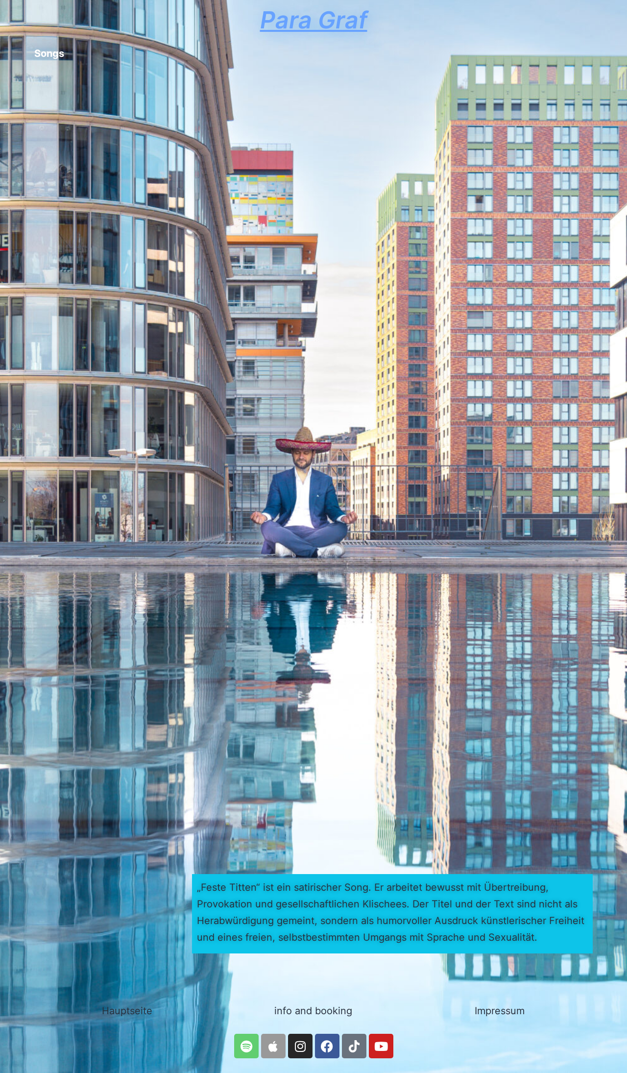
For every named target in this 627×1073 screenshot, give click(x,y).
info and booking (313, 1011)
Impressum (500, 1011)
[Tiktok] (354, 1046)
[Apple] (273, 1046)
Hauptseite (127, 1011)
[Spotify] (246, 1046)
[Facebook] (327, 1046)
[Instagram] (300, 1046)
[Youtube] (381, 1046)
